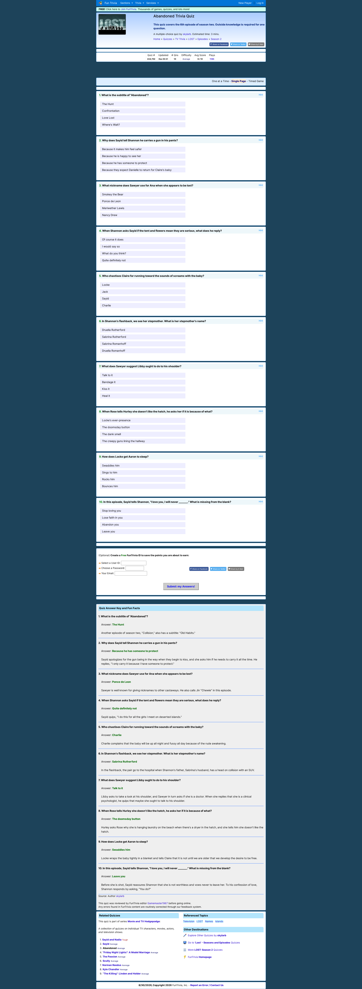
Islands (219, 921)
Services (151, 3)
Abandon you (110, 524)
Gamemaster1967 (157, 903)
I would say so (111, 246)
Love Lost (108, 117)
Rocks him (108, 479)
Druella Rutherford (113, 330)
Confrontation (110, 110)
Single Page (238, 81)
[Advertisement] (181, 69)
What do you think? (114, 253)
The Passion (110, 956)
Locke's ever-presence (116, 420)
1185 (212, 59)
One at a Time (220, 81)
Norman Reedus (111, 965)
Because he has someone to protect (124, 163)
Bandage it (109, 382)
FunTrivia (200, 957)
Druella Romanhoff (113, 350)
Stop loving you (111, 510)
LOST (200, 921)
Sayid (105, 298)
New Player (245, 3)
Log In (260, 3)
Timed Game (256, 81)
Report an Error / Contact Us (207, 985)
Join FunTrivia (128, 9)
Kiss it (106, 389)
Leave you (108, 531)
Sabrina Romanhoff (114, 343)
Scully (106, 960)
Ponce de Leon (111, 201)
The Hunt (108, 104)
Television (188, 921)
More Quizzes (205, 949)
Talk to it (107, 375)
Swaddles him (110, 465)
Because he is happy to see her (121, 156)
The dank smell (111, 434)
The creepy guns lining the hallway (123, 441)
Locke (106, 284)
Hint (261, 94)
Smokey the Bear (112, 194)
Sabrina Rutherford (114, 336)
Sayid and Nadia (111, 939)
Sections (125, 3)
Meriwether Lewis (113, 208)
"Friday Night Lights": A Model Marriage (126, 952)
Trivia (138, 3)
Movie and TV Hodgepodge (144, 921)
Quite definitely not (114, 260)
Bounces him (110, 486)
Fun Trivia (110, 3)
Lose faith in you (112, 517)
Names (209, 921)
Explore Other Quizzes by (207, 935)
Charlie (106, 305)
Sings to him (109, 472)
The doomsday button (116, 427)
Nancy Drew (109, 215)
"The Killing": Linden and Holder (122, 973)
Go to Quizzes (214, 942)
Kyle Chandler (111, 969)
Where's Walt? (111, 124)
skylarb (187, 34)
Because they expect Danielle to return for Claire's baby (137, 170)
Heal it (106, 395)
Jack (105, 291)
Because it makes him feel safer (122, 149)
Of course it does (112, 239)
